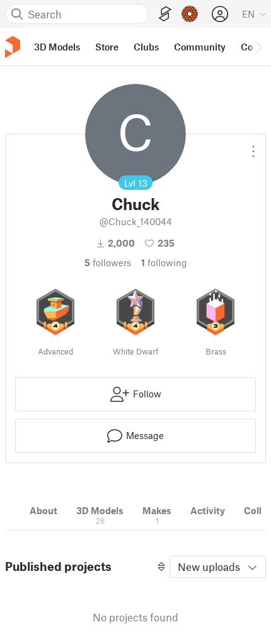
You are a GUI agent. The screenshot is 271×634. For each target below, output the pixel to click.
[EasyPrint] (165, 14)
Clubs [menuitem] (146, 46)
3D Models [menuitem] (57, 46)
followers (107, 262)
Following (164, 262)
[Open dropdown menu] (253, 146)
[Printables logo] (12, 47)
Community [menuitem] (200, 46)
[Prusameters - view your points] (190, 14)
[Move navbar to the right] (258, 47)
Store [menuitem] (106, 46)
